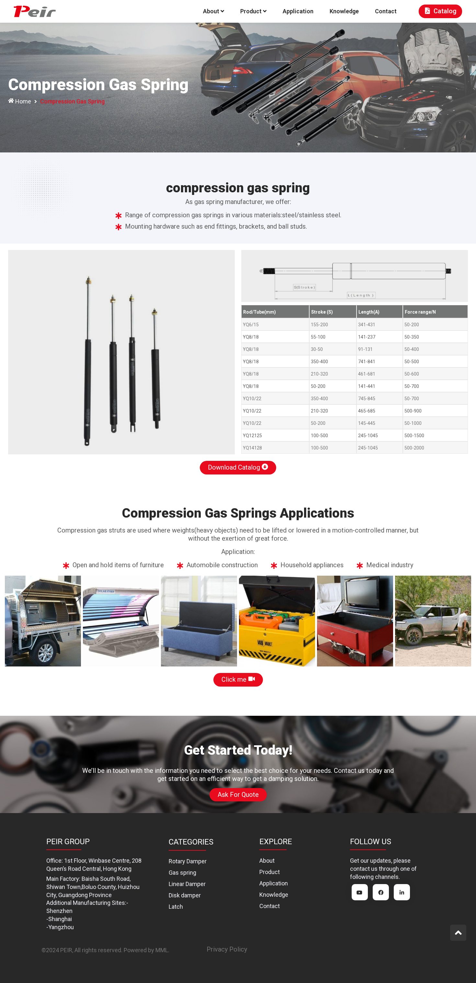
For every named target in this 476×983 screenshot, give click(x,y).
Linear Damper (187, 884)
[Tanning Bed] (121, 621)
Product (269, 872)
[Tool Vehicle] (43, 621)
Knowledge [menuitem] (344, 11)
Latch (176, 906)
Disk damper (185, 895)
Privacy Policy (227, 949)
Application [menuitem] (298, 11)
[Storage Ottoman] (199, 621)
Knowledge (273, 894)
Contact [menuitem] (386, 11)
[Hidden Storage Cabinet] (355, 621)
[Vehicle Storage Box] (277, 621)
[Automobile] (433, 621)
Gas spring (182, 872)
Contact (269, 906)
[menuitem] (213, 11)
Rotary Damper (188, 861)
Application (273, 883)
